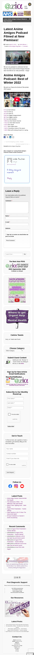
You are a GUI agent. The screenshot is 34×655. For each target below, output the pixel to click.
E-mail (7, 222)
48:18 (5, 117)
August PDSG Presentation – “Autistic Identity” (17, 630)
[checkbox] (29, 4)
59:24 (5, 119)
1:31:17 (6, 126)
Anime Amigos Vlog (13, 46)
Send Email (18, 640)
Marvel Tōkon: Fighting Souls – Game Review (17, 628)
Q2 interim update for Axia (22, 144)
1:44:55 (6, 130)
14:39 (5, 111)
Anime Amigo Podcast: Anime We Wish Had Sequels (17, 624)
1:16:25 (6, 122)
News (19, 46)
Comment (8, 200)
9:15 (5, 110)
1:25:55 (6, 124)
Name (7, 216)
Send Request (10, 472)
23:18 (5, 113)
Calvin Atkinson (22, 44)
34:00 (5, 115)
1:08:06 (6, 121)
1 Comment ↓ (25, 46)
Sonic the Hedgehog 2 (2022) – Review (15, 141)
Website (7, 228)
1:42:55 (6, 128)
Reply (9, 178)
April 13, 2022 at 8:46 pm (11, 164)
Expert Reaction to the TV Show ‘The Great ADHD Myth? (17, 631)
